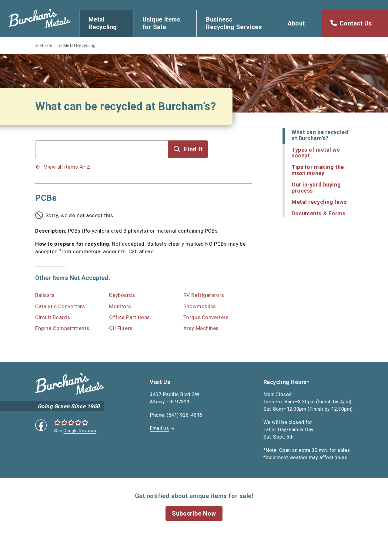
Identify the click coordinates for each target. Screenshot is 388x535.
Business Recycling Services (234, 23)
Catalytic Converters (60, 306)
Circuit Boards (52, 317)
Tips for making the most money (318, 170)
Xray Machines (201, 328)
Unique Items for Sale (161, 23)
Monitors (120, 306)
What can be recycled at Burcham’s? (320, 135)
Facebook (41, 425)
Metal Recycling (103, 23)
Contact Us (356, 23)
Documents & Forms (319, 213)
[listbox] (102, 161)
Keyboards (122, 295)
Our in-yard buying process (316, 187)
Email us (159, 428)
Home (46, 45)
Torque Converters (206, 317)
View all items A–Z (67, 167)
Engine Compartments (62, 328)
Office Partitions (129, 317)
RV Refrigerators (203, 295)
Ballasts (45, 295)
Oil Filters (120, 328)
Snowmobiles (199, 306)
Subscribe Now (194, 513)
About (296, 23)
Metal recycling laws (319, 202)
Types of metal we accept (316, 152)
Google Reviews (79, 430)
